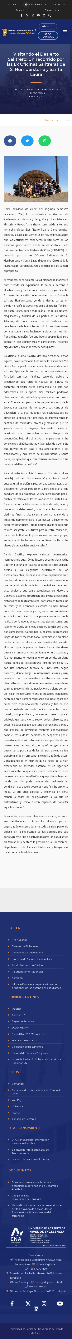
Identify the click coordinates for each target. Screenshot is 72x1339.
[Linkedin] (43, 15)
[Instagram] (32, 15)
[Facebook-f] (21, 15)
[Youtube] (38, 15)
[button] (11, 5)
